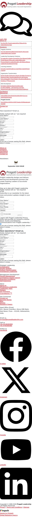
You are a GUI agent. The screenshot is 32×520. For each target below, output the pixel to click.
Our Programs (5, 291)
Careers (3, 290)
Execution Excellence (7, 279)
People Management (7, 276)
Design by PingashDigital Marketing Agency (9, 514)
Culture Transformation (8, 270)
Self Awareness (5, 281)
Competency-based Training (10, 277)
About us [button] (3, 40)
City (2, 248)
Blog (1, 301)
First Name (4, 234)
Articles (2, 303)
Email (2, 241)
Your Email (4, 203)
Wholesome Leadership (8, 287)
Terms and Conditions (14, 507)
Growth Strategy (5, 268)
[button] (0, 108)
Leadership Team (6, 288)
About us (3, 285)
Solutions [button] (3, 47)
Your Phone (4, 207)
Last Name (4, 238)
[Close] (1, 229)
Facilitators (4, 91)
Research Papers (6, 304)
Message (3, 254)
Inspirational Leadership (8, 271)
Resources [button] (4, 93)
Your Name (4, 200)
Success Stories (6, 300)
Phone (3, 244)
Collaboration (4, 267)
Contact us (4, 106)
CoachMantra (6, 293)
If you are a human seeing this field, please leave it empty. (15, 226)
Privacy (2, 507)
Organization (5, 251)
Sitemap (26, 507)
